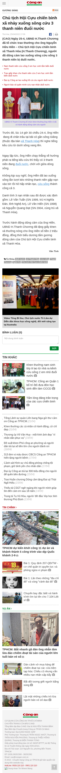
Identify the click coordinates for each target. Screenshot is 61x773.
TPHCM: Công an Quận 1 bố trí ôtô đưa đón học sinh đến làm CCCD (42, 385)
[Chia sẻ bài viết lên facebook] (50, 34)
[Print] (56, 34)
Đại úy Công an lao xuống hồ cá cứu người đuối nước (28, 80)
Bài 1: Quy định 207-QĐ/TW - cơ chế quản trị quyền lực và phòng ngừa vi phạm (41, 566)
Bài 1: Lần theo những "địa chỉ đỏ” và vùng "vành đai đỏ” (41, 580)
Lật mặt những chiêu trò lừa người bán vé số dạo (40, 698)
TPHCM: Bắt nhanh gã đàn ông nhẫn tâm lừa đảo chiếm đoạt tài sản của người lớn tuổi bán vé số (30, 653)
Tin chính (9, 507)
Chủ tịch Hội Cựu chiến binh (34, 262)
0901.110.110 (31, 765)
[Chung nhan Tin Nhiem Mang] (18, 768)
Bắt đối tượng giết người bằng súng (41, 683)
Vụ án (6, 608)
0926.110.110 (18, 765)
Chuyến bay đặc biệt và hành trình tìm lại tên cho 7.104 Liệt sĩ (41, 597)
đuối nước (21, 164)
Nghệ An (16, 262)
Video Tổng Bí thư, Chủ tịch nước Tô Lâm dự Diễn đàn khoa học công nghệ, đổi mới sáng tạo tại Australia (30, 321)
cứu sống (43, 184)
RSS (56, 10)
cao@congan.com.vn (19, 757)
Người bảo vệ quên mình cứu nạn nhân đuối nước (27, 85)
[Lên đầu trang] (54, 767)
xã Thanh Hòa (30, 141)
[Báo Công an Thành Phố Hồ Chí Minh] (34, 3)
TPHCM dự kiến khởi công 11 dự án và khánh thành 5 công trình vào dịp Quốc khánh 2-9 (28, 551)
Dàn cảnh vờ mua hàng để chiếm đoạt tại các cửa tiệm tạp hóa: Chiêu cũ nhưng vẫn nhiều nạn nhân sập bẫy (40, 669)
